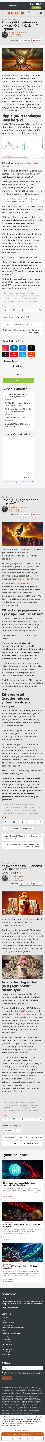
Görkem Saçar (7, 1198)
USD (22, 375)
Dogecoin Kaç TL (7, 1358)
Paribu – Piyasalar (7, 1340)
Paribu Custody (6, 1343)
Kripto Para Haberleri (11, 19)
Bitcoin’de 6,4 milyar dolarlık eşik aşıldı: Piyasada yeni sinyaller (16, 396)
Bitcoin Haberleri (7, 1348)
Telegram (22, 355)
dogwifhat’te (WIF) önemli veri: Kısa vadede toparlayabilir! (23, 837)
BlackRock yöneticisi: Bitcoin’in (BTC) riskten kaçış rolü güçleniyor (18, 411)
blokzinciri (17, 583)
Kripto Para (8, 317)
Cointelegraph (15, 1126)
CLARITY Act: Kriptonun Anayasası (15, 419)
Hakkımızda (5, 1321)
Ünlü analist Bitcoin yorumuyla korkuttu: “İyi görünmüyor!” (21, 331)
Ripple (29, 246)
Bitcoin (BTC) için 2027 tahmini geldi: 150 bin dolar (18, 425)
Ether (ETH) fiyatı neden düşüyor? (19, 324)
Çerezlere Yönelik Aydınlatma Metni (13, 1331)
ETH (5, 829)
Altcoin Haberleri (9, 863)
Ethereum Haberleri (8, 1350)
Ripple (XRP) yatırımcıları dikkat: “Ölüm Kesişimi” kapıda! (23, 845)
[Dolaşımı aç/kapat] (41, 13)
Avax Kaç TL (5, 1360)
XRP (27, 317)
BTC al (18, 380)
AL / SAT (36, 8)
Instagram (5, 349)
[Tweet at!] (5, 310)
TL (18, 375)
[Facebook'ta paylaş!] (22, 310)
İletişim (4, 1334)
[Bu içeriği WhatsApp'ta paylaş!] (31, 310)
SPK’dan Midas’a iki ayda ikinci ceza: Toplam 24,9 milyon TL (17, 404)
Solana (29, 919)
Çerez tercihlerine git (22, 1430)
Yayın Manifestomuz (8, 1326)
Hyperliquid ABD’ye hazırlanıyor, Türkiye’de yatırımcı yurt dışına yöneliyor (21, 200)
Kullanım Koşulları (7, 1329)
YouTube (14, 355)
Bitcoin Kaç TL (6, 1355)
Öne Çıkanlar (7, 497)
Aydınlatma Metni (13, 1377)
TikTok (31, 349)
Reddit (31, 355)
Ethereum (15, 829)
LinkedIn (14, 349)
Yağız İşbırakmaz (17, 876)
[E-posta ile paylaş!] (39, 310)
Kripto (5, 75)
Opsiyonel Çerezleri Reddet (22, 1439)
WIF (23, 1011)
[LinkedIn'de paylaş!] (14, 310)
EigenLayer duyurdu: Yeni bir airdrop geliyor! (23, 1138)
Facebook (22, 349)
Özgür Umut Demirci (18, 33)
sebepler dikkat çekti (28, 579)
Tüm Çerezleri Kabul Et (22, 1434)
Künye (4, 1324)
